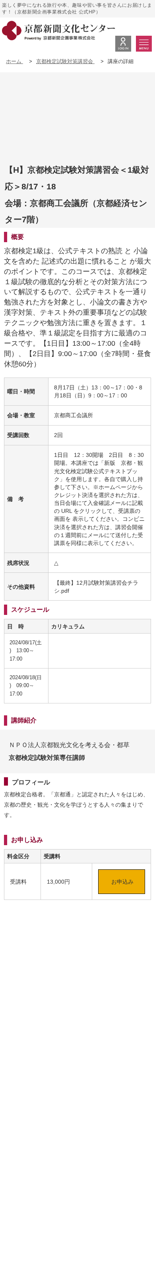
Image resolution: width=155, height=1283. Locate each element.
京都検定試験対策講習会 (65, 61)
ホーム (14, 61)
